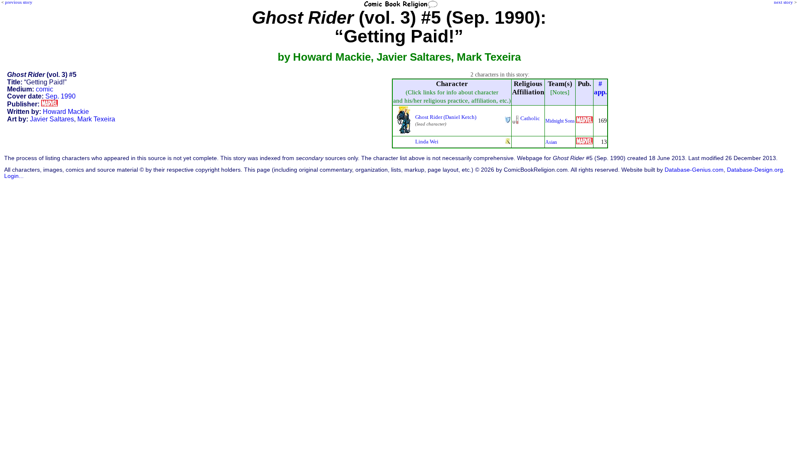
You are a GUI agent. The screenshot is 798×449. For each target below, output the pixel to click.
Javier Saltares (52, 119)
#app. (600, 88)
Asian (551, 142)
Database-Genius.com (694, 170)
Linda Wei (426, 141)
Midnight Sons (560, 121)
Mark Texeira (96, 119)
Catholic (530, 118)
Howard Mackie (66, 111)
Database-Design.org (755, 170)
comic (44, 89)
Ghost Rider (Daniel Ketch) (445, 117)
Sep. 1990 (60, 96)
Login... (14, 176)
